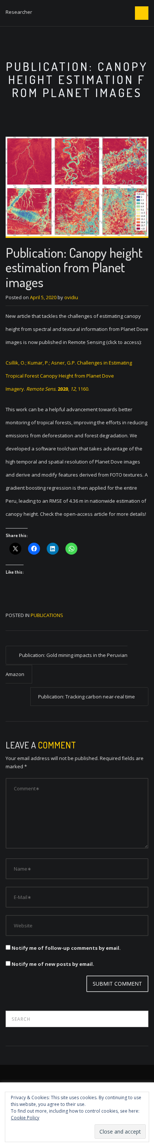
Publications (47, 615)
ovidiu (71, 297)
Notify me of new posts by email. (53, 964)
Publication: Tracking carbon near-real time (86, 696)
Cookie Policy (25, 1118)
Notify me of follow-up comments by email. (66, 948)
